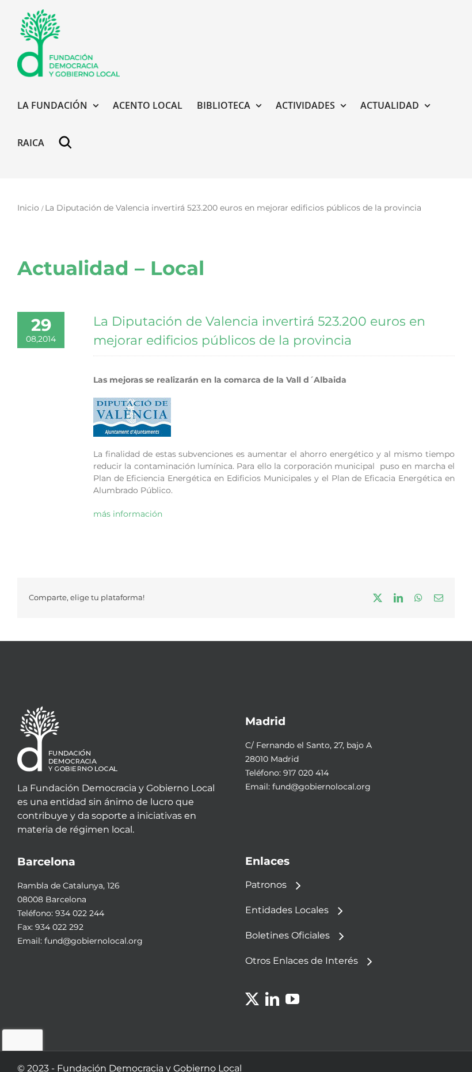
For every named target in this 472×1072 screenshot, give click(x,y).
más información (127, 514)
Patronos (266, 884)
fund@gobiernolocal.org (321, 786)
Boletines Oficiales (287, 935)
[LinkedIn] (272, 999)
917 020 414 (306, 773)
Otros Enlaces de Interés (301, 960)
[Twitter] (252, 999)
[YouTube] (292, 999)
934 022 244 (79, 913)
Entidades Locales (287, 910)
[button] (68, 142)
